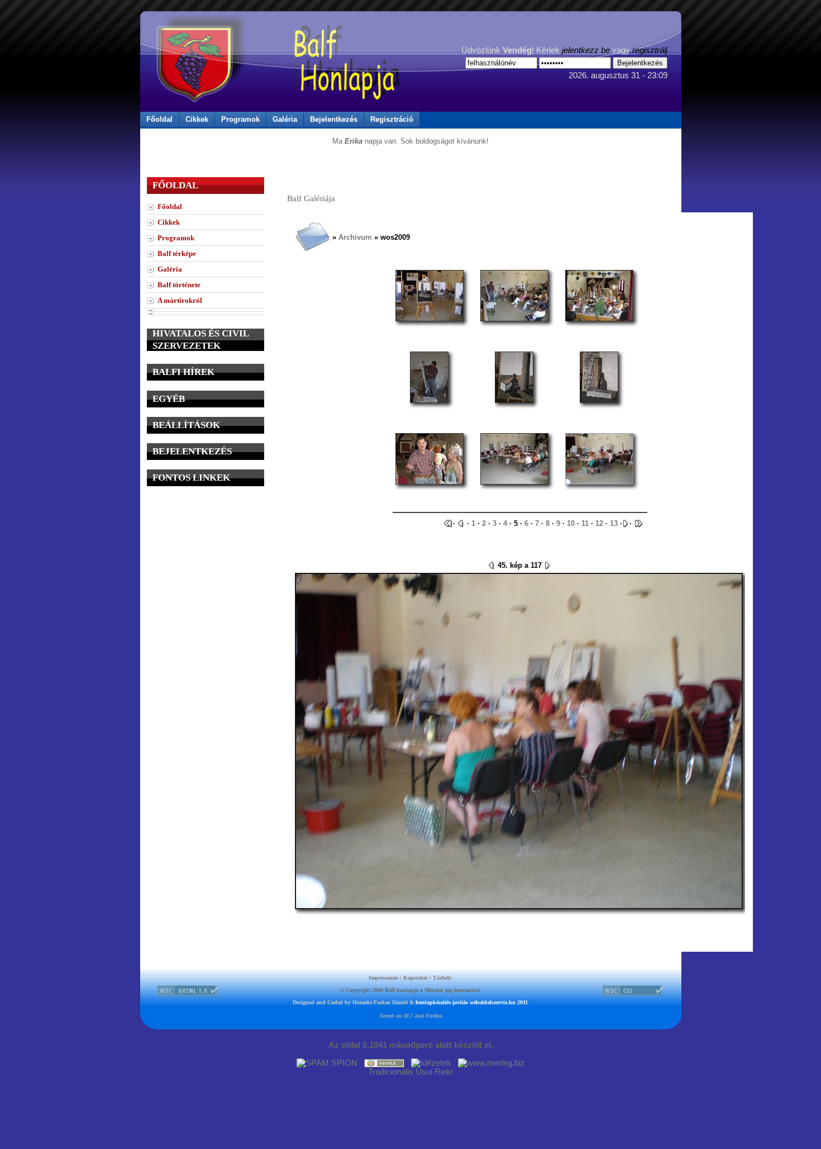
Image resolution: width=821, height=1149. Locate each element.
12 (599, 523)
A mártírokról (179, 300)
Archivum (355, 237)
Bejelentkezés (333, 119)
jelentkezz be (586, 50)
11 (585, 523)
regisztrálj (649, 50)
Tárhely (442, 978)
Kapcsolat (415, 978)
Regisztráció (391, 119)
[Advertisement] (205, 565)
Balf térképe (176, 253)
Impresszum (383, 978)
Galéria (285, 119)
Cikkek (196, 119)
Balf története (179, 285)
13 (614, 523)
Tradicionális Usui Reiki (410, 1071)
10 (571, 523)
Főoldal (159, 119)
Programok (240, 119)
